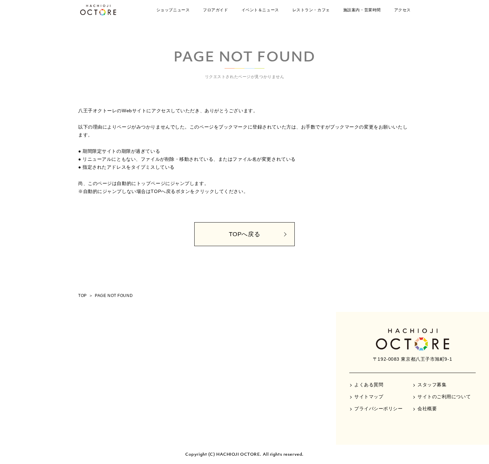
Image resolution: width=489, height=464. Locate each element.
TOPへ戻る (244, 234)
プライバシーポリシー (378, 408)
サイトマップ (368, 396)
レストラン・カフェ (311, 10)
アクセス (402, 10)
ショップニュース (173, 10)
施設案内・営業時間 (362, 10)
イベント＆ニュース (260, 10)
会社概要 (427, 408)
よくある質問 (368, 384)
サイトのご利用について (444, 396)
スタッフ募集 (431, 384)
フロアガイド (215, 10)
